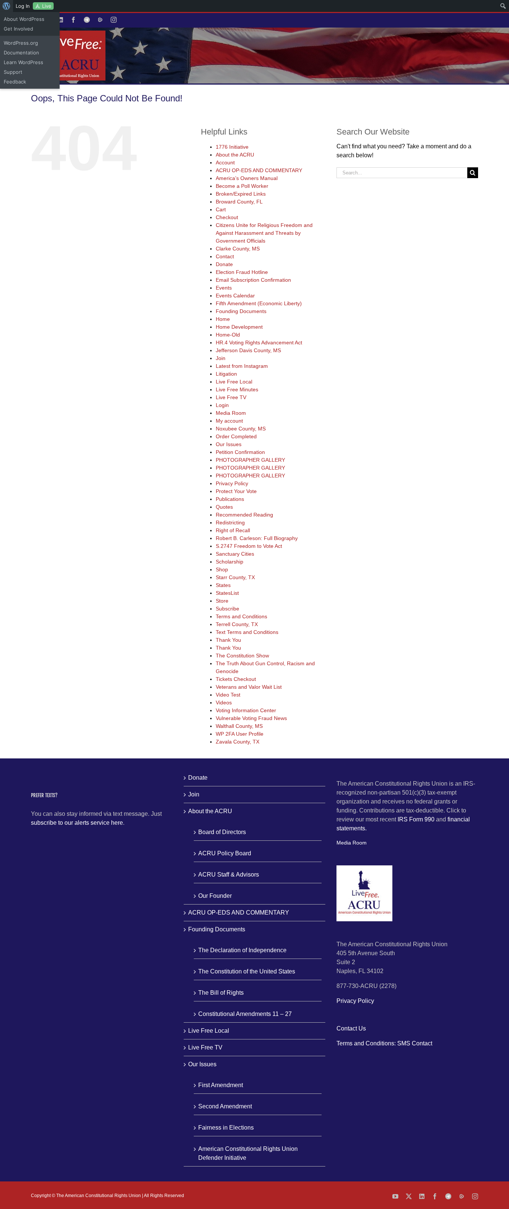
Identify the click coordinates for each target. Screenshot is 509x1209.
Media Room (231, 413)
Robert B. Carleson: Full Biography (257, 538)
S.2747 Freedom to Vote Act (249, 546)
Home (223, 319)
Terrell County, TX (237, 624)
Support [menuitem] (13, 72)
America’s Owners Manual (247, 178)
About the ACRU (235, 155)
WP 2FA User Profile (239, 734)
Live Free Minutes (237, 389)
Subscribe (227, 609)
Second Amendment (225, 1106)
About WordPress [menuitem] (24, 19)
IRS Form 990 (416, 819)
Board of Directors (222, 832)
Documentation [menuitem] (21, 53)
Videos (224, 702)
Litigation (226, 374)
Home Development (239, 327)
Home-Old (228, 335)
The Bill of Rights (221, 992)
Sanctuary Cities (235, 554)
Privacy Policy (232, 483)
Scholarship (229, 562)
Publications (230, 499)
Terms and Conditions (241, 616)
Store (222, 601)
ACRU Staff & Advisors (228, 874)
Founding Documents (241, 311)
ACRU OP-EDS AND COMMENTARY (259, 170)
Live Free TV (231, 397)
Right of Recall (233, 530)
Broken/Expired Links (241, 194)
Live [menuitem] (46, 6)
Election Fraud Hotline (242, 272)
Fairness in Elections (226, 1127)
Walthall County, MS (239, 726)
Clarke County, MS (238, 249)
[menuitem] (6, 6)
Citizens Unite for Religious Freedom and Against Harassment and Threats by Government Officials (264, 233)
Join (220, 358)
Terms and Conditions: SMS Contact (384, 1043)
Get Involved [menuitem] (18, 29)
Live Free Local (234, 382)
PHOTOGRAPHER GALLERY (250, 460)
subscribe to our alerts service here (77, 823)
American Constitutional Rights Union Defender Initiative (248, 1153)
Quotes (224, 507)
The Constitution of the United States (246, 971)
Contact (225, 256)
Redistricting (230, 522)
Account (225, 162)
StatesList (227, 593)
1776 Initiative (232, 147)
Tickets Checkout (236, 679)
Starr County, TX (235, 577)
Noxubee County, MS (241, 429)
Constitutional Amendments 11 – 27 (245, 1014)
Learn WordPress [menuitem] (23, 62)
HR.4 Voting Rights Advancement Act (259, 342)
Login (222, 405)
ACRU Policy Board (224, 853)
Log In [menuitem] (23, 6)
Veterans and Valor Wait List (249, 687)
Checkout (227, 217)
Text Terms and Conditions (247, 632)
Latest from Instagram (242, 366)
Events (224, 288)
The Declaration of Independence (242, 950)
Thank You (228, 640)
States (223, 585)
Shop (222, 569)
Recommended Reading (244, 515)
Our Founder (215, 896)
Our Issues (228, 444)
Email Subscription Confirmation (253, 280)
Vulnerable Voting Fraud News (251, 718)
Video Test (228, 695)
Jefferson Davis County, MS (248, 350)
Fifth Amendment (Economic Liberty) (259, 303)
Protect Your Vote (236, 491)
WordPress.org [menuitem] (21, 43)
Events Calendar (235, 296)
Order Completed (236, 436)
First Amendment (220, 1085)
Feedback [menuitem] (15, 82)
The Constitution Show (242, 656)
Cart (221, 209)
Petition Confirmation (240, 452)
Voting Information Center (246, 710)
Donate (224, 264)
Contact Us (351, 1028)
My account (229, 421)
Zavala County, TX (237, 742)
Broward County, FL (239, 202)
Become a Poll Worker (242, 186)
